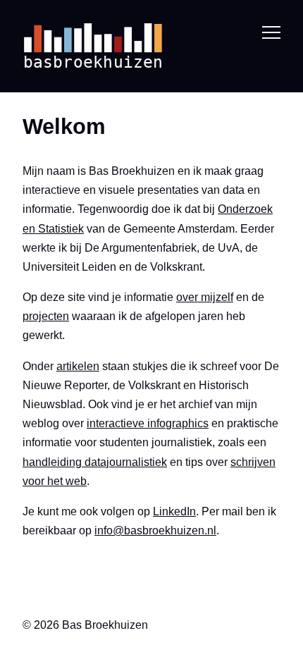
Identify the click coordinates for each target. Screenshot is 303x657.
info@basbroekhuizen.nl (155, 530)
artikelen (77, 366)
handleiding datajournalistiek (95, 462)
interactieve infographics (148, 423)
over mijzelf (204, 297)
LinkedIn (174, 511)
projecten (46, 316)
